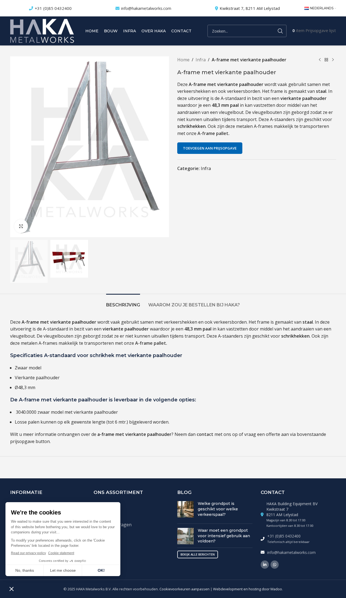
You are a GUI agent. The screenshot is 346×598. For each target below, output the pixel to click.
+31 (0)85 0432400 (53, 8)
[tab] (123, 302)
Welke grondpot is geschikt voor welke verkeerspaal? (218, 509)
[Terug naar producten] (326, 60)
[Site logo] (42, 30)
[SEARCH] (280, 31)
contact (205, 434)
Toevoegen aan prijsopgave (210, 148)
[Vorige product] (319, 60)
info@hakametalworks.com (146, 8)
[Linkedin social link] (265, 564)
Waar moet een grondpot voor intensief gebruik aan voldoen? (224, 536)
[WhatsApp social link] (275, 564)
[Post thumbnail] (185, 510)
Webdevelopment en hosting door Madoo (247, 588)
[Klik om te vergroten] (21, 226)
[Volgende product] (333, 60)
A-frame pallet (212, 133)
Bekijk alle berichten (198, 554)
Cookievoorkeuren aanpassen (184, 588)
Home (183, 60)
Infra (201, 60)
